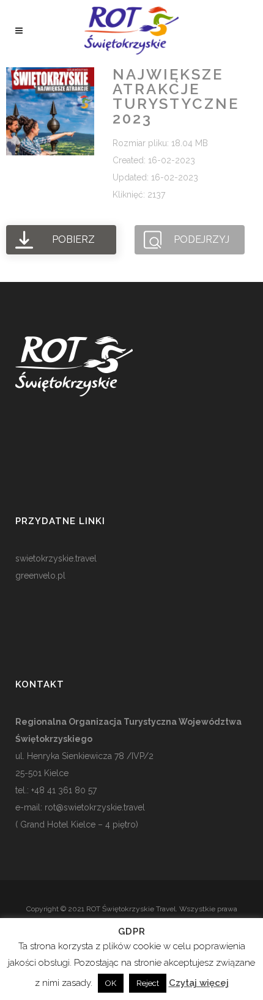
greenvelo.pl (40, 575)
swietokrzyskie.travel (56, 558)
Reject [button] (147, 983)
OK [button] (110, 983)
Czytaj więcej (199, 982)
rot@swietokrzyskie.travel (93, 807)
